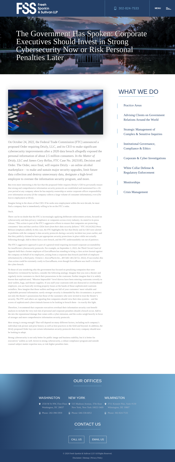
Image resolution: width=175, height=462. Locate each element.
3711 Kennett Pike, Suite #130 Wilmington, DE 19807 (122, 405)
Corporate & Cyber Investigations (145, 158)
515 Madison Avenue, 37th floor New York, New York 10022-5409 (87, 405)
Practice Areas (133, 105)
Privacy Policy (96, 458)
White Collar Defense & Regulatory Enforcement (139, 170)
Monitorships (132, 182)
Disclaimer (77, 458)
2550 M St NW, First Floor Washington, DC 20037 (54, 405)
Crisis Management (136, 192)
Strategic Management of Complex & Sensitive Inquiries (143, 132)
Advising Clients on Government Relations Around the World (144, 117)
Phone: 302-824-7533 (118, 413)
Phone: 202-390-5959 (52, 413)
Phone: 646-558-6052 (82, 413)
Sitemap (86, 458)
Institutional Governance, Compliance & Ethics (139, 146)
